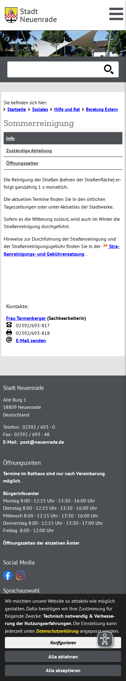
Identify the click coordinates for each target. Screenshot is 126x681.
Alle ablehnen (63, 656)
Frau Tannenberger (26, 318)
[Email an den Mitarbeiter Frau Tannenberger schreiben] (9, 340)
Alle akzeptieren (63, 670)
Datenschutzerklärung (57, 631)
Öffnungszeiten (22, 163)
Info (10, 138)
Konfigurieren (63, 642)
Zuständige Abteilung (29, 150)
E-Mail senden (31, 340)
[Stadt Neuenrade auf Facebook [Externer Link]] (7, 578)
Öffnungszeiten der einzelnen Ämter (41, 543)
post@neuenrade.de (42, 442)
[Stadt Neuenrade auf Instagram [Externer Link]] (20, 578)
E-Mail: (10, 442)
